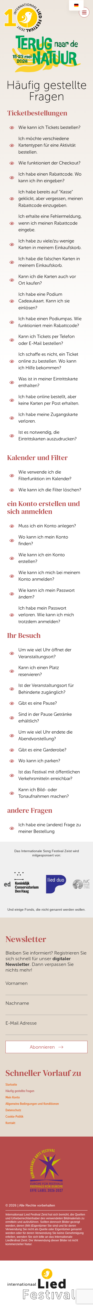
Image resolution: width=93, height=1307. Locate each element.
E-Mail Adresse (21, 1023)
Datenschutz (13, 1110)
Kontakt (10, 1123)
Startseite (11, 1084)
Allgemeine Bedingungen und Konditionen (32, 1104)
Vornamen (16, 983)
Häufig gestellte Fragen (19, 1091)
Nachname (17, 1003)
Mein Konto (12, 1097)
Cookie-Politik (14, 1116)
